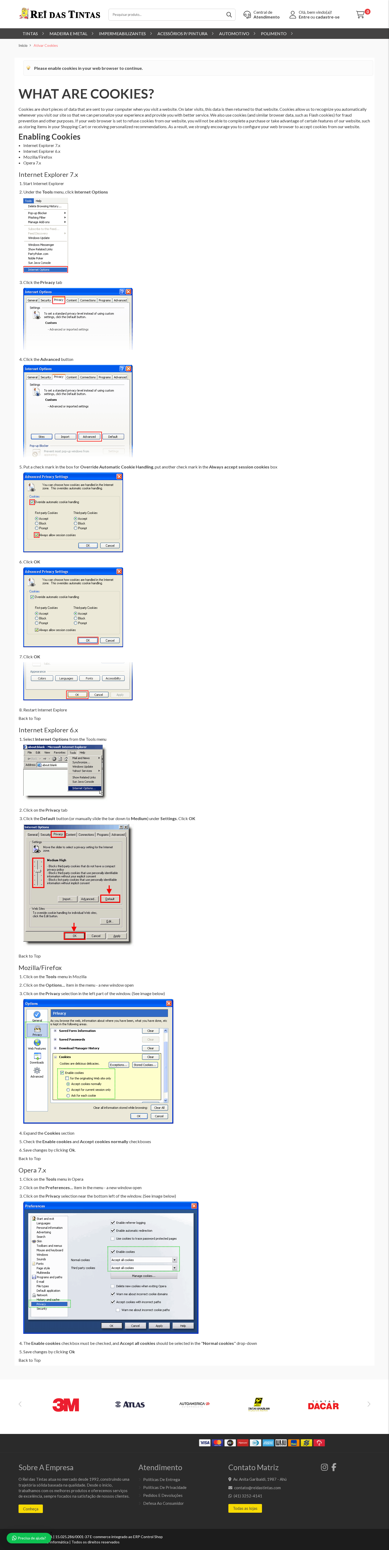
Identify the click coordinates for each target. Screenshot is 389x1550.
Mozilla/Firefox (37, 156)
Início (23, 45)
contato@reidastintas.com (257, 1487)
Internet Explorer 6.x (41, 151)
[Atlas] (130, 1406)
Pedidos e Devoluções (163, 1495)
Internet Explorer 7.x (41, 145)
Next (369, 1404)
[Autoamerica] (194, 1406)
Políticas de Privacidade (165, 1487)
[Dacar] (323, 1406)
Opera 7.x (32, 162)
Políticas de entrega (161, 1479)
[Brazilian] (259, 1406)
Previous (20, 1404)
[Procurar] (230, 15)
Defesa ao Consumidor (163, 1503)
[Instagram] (323, 1468)
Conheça (30, 1508)
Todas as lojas (245, 1508)
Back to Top (30, 718)
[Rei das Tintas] (60, 15)
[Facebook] (332, 1468)
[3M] (66, 1406)
